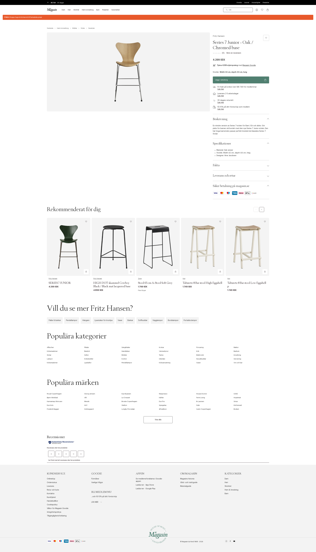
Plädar (86, 347)
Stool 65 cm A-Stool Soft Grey (155, 283)
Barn (226, 494)
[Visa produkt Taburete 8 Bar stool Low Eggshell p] (247, 247)
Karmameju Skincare (54, 401)
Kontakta (50, 494)
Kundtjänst (51, 497)
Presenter (266, 2)
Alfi (85, 397)
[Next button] (261, 209)
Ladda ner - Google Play (145, 489)
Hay (184, 278)
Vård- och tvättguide (188, 482)
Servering (237, 359)
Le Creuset (126, 397)
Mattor (236, 347)
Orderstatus (52, 482)
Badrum (236, 351)
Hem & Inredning (231, 490)
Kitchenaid (238, 405)
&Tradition (163, 409)
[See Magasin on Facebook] (230, 542)
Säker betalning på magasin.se (231, 186)
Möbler (124, 355)
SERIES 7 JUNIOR (60, 283)
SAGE (236, 394)
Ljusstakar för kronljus (104, 320)
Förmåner (95, 479)
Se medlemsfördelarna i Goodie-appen (149, 480)
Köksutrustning (164, 362)
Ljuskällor (87, 362)
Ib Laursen (200, 401)
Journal (246, 2)
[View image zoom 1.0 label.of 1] (128, 72)
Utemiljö (162, 359)
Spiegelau (162, 405)
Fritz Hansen (219, 36)
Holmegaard (89, 409)
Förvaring (200, 347)
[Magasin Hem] (52, 10)
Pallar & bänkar (55, 320)
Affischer (50, 347)
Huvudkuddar (201, 359)
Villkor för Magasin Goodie (57, 508)
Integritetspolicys (54, 512)
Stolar (49, 355)
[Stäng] (196, 302)
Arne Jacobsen (230, 155)
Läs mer (95, 502)
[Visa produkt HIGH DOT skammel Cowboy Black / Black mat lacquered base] (113, 247)
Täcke (161, 355)
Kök (197, 351)
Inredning (237, 355)
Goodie (239, 2)
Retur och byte (53, 490)
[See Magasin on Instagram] (226, 542)
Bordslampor (173, 320)
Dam (226, 479)
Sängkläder (126, 347)
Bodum (236, 409)
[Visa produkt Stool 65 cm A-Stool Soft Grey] (158, 247)
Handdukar (126, 351)
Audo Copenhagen (203, 409)
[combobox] (238, 10)
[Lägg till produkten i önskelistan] (266, 38)
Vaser (120, 320)
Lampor (50, 359)
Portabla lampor (190, 320)
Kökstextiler (88, 359)
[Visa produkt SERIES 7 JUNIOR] (68, 247)
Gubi (198, 405)
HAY (85, 405)
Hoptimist (237, 397)
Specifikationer (222, 143)
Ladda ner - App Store (145, 485)
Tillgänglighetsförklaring (57, 516)
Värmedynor (163, 351)
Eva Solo (50, 405)
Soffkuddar (142, 320)
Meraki (86, 401)
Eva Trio (162, 401)
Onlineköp (51, 479)
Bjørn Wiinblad (52, 397)
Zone (140, 278)
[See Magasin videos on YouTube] (234, 542)
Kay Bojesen (126, 394)
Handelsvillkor (52, 501)
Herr (226, 482)
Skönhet (228, 486)
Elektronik (200, 355)
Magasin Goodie (249, 65)
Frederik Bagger (53, 409)
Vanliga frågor (97, 482)
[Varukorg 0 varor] (267, 9)
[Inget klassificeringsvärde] (217, 53)
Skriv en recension (233, 53)
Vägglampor (158, 320)
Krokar (161, 347)
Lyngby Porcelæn (128, 409)
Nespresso (163, 394)
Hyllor (86, 355)
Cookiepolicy (52, 505)
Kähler (161, 397)
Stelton (124, 405)
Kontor (124, 359)
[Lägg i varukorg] (86, 271)
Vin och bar (238, 362)
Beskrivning (220, 119)
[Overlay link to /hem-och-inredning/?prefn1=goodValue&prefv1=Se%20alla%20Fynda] (158, 17)
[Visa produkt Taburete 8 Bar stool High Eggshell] (202, 247)
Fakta (216, 165)
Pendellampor (71, 320)
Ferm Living (200, 397)
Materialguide (185, 486)
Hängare (85, 320)
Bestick (87, 351)
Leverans (50, 486)
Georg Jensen (89, 394)
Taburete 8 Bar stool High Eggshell (202, 283)
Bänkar (130, 320)
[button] (256, 10)
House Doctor (201, 394)
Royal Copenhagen (54, 394)
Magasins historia (187, 479)
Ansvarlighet (256, 2)
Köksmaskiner (52, 351)
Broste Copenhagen (129, 401)
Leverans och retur (224, 175)
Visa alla (158, 420)
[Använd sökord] (226, 9)
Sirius (236, 401)
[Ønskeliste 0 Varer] (262, 9)
